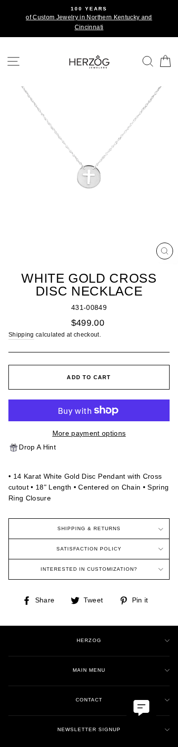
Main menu (89, 670)
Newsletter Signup (89, 729)
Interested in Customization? (89, 569)
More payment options (89, 433)
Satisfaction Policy (89, 548)
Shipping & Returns (89, 528)
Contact (89, 699)
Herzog (89, 640)
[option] (89, 18)
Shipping (21, 335)
